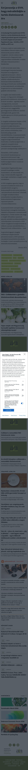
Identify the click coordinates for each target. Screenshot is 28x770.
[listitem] (14, 381)
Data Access (14, 415)
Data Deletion (5, 415)
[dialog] (14, 385)
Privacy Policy (22, 415)
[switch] (22, 385)
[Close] (25, 354)
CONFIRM (8, 410)
